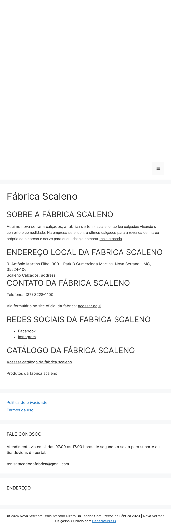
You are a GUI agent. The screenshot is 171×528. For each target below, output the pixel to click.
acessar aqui (89, 306)
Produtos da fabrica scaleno (32, 373)
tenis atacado (111, 238)
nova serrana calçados (41, 226)
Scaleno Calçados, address (31, 275)
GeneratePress (104, 521)
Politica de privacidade (27, 402)
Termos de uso (20, 410)
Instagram (27, 337)
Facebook (27, 331)
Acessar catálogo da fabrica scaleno (39, 362)
